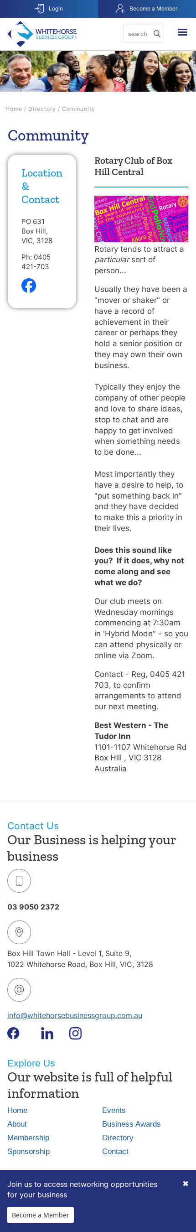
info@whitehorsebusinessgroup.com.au (74, 1015)
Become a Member (152, 8)
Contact (115, 1151)
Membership (28, 1137)
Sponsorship (28, 1151)
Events (114, 1110)
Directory (42, 108)
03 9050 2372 (33, 906)
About (17, 1124)
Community (78, 108)
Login (55, 8)
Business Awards (131, 1124)
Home (13, 108)
